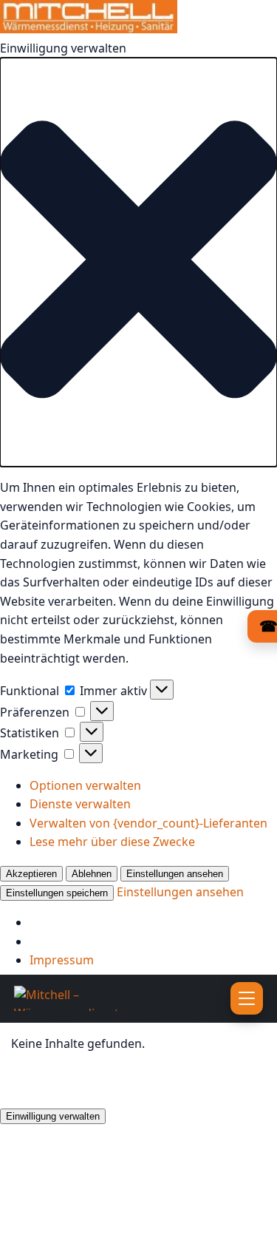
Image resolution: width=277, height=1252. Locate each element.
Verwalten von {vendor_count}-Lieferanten (148, 823)
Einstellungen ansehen (174, 873)
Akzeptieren (31, 873)
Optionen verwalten (85, 785)
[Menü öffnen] (246, 998)
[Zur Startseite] (95, 998)
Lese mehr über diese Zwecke (112, 841)
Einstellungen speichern (57, 893)
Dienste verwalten (80, 804)
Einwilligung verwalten (53, 1116)
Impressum (62, 960)
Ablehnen (92, 873)
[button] (138, 262)
